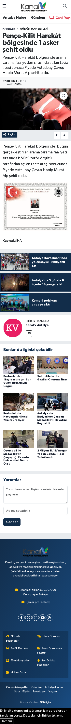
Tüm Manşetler (20, 660)
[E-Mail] (29, 333)
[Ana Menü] (4, 6)
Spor (17, 691)
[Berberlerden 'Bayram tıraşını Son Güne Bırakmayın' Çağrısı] (18, 364)
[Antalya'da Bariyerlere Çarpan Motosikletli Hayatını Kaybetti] (52, 402)
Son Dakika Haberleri (46, 662)
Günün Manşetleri (34, 28)
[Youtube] (42, 617)
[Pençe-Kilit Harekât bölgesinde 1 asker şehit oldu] (35, 109)
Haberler (9, 28)
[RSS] (50, 617)
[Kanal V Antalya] (12, 327)
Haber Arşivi (18, 672)
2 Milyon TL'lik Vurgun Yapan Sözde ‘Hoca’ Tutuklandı (52, 454)
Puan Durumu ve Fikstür (50, 650)
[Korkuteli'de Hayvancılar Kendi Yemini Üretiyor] (18, 402)
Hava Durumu (51, 636)
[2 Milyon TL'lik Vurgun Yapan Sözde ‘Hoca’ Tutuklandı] (52, 439)
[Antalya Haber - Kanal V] (34, 6)
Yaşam (53, 691)
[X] (28, 617)
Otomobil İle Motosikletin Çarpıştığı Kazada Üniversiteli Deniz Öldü (16, 457)
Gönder (12, 522)
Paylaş (12, 134)
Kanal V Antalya (37, 325)
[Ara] (64, 6)
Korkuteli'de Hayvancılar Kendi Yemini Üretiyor (15, 416)
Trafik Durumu (19, 648)
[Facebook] (21, 617)
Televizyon (39, 691)
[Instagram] (35, 617)
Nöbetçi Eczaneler (13, 638)
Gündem (38, 17)
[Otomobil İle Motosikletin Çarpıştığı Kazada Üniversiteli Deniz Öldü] (18, 439)
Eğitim (26, 691)
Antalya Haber (14, 17)
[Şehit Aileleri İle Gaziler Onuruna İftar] (52, 364)
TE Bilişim (45, 702)
